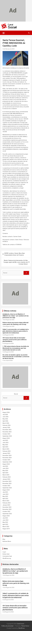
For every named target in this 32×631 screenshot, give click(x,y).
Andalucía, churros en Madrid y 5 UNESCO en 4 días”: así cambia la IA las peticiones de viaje (16, 315)
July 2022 (5, 518)
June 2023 (5, 494)
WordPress (21, 628)
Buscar (16, 394)
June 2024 (5, 468)
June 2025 (5, 442)
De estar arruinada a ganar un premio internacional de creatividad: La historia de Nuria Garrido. (16, 356)
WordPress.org (7, 558)
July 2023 (5, 492)
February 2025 (6, 451)
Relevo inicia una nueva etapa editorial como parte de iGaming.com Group (15, 323)
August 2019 (6, 528)
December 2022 (7, 507)
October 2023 (6, 485)
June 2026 (5, 416)
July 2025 (5, 440)
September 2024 (7, 462)
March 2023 (6, 500)
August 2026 (6, 412)
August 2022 (6, 516)
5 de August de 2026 (8, 352)
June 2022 (5, 520)
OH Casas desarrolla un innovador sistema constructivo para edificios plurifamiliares (15, 339)
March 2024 (6, 475)
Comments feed (7, 556)
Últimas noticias (10, 311)
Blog (4, 539)
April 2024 (5, 472)
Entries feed (6, 554)
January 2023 (6, 505)
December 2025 (7, 429)
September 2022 (7, 513)
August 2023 (6, 490)
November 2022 (7, 509)
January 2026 (6, 427)
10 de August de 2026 (8, 326)
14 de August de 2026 (8, 319)
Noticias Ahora (7, 541)
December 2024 (7, 455)
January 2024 (6, 479)
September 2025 (7, 436)
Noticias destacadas (10, 564)
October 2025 (6, 434)
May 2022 (5, 522)
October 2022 (6, 511)
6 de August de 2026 (8, 335)
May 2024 (5, 470)
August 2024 (6, 464)
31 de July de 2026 (8, 360)
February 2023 (6, 503)
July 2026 (5, 414)
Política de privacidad (7, 626)
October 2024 (6, 460)
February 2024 (6, 477)
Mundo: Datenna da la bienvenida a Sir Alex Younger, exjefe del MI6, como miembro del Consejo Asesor (15, 262)
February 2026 (6, 425)
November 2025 (7, 432)
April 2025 (5, 447)
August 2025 (6, 438)
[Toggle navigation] (3, 33)
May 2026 (5, 419)
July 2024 (5, 466)
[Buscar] (26, 273)
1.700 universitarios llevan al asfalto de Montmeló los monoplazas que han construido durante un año (16, 348)
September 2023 (7, 488)
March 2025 (6, 449)
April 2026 (5, 421)
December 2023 (7, 481)
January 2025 (6, 453)
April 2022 (5, 524)
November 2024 (7, 457)
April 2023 (5, 498)
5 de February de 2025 (9, 49)
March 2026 (6, 423)
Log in (4, 552)
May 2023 (5, 496)
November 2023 (7, 483)
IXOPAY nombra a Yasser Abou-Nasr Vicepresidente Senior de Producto (14, 254)
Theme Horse (25, 626)
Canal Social (20, 623)
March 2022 (6, 526)
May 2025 (5, 444)
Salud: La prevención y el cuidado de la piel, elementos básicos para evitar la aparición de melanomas (16, 331)
